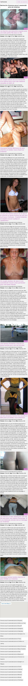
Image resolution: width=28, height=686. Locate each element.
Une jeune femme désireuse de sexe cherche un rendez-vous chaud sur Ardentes (12, 149)
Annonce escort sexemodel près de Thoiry (10, 638)
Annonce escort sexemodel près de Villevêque (11, 680)
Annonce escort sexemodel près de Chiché (10, 666)
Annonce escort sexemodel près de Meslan (10, 677)
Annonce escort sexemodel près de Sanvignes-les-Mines (12, 635)
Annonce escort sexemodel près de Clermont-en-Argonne (12, 658)
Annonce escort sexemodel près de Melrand (11, 674)
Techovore (3, 2)
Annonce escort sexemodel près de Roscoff (11, 625)
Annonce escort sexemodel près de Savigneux (11, 628)
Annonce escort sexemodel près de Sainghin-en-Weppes (12, 663)
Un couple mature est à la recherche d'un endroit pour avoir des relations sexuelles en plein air (12, 81)
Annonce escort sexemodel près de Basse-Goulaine (13, 649)
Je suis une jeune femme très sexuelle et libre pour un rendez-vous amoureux (14, 416)
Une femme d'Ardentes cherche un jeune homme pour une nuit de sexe (12, 344)
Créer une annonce (22, 2)
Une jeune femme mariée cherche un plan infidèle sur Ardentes (12, 578)
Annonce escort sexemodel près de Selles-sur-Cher (13, 623)
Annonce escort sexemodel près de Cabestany (11, 631)
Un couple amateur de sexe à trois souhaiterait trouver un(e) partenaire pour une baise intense (12, 282)
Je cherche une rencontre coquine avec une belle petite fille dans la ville (13, 32)
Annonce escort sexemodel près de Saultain (11, 672)
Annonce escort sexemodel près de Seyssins (11, 620)
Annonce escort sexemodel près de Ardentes (11, 669)
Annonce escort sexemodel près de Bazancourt (11, 654)
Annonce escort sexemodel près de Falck (10, 651)
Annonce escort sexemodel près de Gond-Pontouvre (13, 646)
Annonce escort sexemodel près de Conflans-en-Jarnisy (12, 642)
